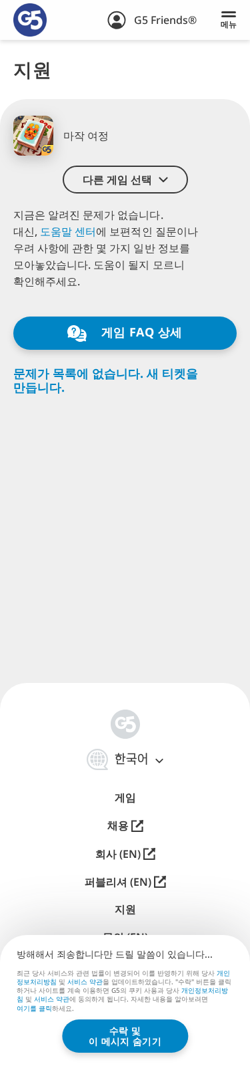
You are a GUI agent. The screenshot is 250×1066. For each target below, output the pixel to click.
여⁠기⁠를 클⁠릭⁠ (34, 1009)
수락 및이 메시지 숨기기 (125, 1035)
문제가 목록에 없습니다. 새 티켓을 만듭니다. (105, 380)
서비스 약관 (85, 981)
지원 (125, 909)
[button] (125, 180)
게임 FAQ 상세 (140, 332)
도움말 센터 (68, 231)
